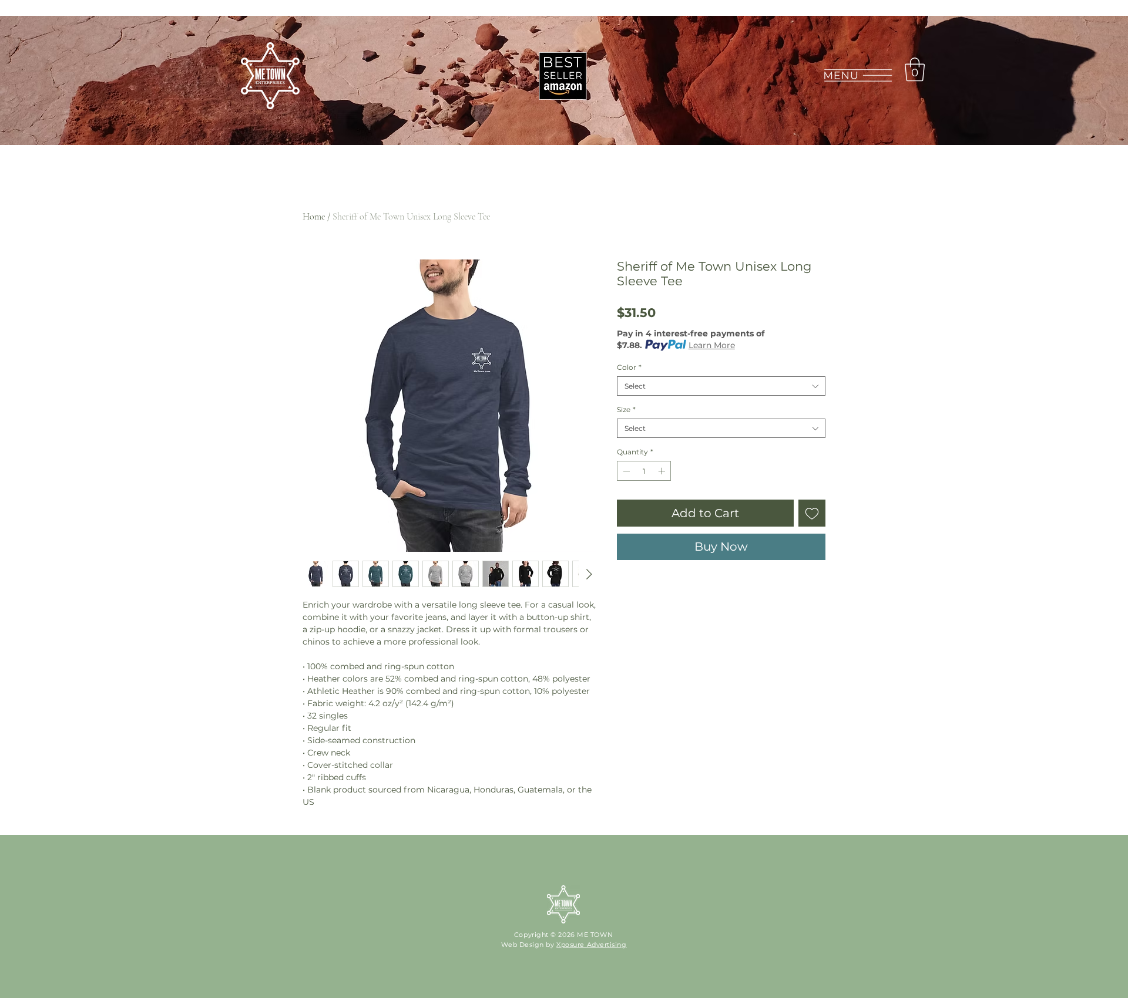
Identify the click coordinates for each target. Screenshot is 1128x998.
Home (314, 216)
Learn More (712, 345)
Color (629, 367)
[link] (915, 69)
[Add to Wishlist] (811, 513)
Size (626, 409)
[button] (857, 75)
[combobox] (721, 386)
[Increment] (662, 470)
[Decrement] (625, 470)
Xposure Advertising (591, 944)
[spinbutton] (644, 470)
